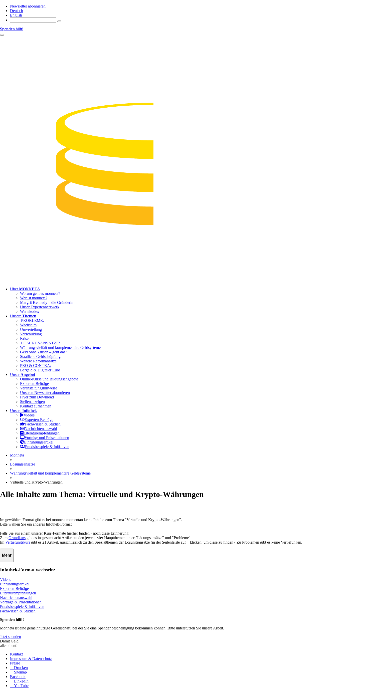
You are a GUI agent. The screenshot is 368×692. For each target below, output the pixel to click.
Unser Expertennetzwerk (39, 307)
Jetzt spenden (10, 636)
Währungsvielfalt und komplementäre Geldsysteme (60, 347)
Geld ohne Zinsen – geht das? (43, 352)
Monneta (17, 455)
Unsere (23, 316)
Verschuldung (31, 334)
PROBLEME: (32, 320)
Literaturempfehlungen (18, 593)
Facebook (18, 676)
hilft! (11, 29)
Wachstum (28, 325)
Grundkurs (17, 538)
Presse (15, 663)
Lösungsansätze (22, 464)
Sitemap (20, 672)
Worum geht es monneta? (40, 293)
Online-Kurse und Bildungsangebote (49, 379)
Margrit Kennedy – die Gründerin (46, 302)
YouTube (21, 685)
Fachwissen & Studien (18, 611)
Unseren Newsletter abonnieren (45, 392)
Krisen (25, 338)
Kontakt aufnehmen (35, 406)
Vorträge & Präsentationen (21, 602)
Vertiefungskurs (17, 542)
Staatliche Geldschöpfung (40, 356)
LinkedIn (21, 681)
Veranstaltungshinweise (38, 388)
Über (25, 289)
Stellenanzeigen (32, 401)
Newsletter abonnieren (28, 6)
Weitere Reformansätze (38, 361)
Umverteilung (31, 329)
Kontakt (16, 654)
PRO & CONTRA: (35, 365)
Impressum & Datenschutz (31, 658)
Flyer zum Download (37, 397)
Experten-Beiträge (34, 383)
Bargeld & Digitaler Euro (40, 370)
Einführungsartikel (14, 584)
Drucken (20, 667)
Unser (22, 374)
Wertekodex (29, 311)
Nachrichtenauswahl (16, 597)
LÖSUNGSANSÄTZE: (40, 343)
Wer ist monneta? (33, 298)
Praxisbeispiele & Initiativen (22, 606)
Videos (5, 579)
